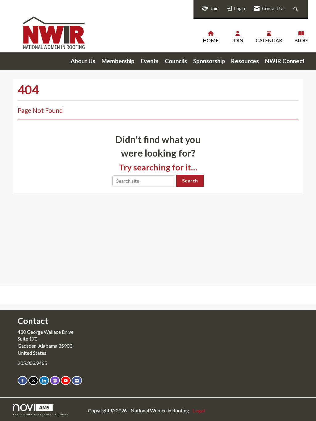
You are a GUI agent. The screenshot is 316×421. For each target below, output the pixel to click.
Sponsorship (209, 61)
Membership (118, 61)
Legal (199, 410)
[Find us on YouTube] (66, 380)
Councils (176, 61)
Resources (245, 61)
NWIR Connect (285, 61)
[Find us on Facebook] (22, 380)
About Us (83, 61)
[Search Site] (296, 8)
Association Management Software (41, 414)
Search (190, 180)
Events (150, 61)
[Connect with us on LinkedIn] (44, 380)
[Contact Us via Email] (77, 380)
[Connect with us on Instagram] (55, 380)
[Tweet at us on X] (33, 380)
